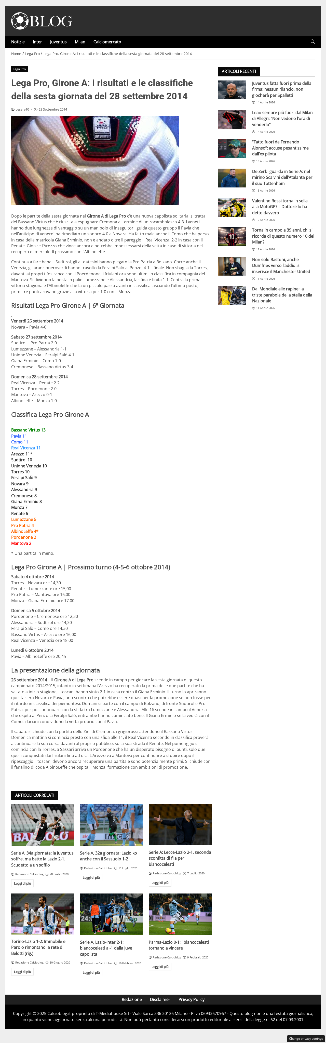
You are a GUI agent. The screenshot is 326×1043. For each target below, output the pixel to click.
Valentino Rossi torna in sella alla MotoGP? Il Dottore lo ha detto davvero (280, 206)
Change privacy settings (306, 1038)
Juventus (58, 42)
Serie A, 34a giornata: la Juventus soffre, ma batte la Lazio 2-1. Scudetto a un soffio (42, 859)
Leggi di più (22, 883)
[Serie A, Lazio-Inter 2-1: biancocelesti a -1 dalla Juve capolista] (111, 914)
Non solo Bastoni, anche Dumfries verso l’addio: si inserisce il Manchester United (281, 265)
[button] (313, 42)
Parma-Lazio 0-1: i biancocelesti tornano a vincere (179, 945)
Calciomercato (107, 42)
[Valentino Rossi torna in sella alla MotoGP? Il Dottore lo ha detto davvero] (232, 207)
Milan (80, 42)
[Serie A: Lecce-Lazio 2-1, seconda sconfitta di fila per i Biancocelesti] (180, 824)
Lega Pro (19, 69)
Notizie (18, 42)
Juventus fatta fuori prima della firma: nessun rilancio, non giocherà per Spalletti (281, 89)
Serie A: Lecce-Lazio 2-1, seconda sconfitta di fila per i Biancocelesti (180, 858)
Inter (37, 42)
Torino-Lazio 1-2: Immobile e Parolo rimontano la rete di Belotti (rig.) (38, 947)
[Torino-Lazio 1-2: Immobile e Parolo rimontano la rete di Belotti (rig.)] (42, 913)
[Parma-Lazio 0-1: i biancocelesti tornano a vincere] (180, 914)
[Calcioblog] (41, 20)
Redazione (132, 999)
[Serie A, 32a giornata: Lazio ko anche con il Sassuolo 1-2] (111, 825)
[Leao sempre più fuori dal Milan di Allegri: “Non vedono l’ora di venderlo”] (232, 119)
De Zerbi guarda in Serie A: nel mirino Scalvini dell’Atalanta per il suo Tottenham (282, 177)
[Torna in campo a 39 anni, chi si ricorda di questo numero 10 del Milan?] (232, 236)
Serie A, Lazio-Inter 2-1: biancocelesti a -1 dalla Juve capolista (106, 948)
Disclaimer (160, 999)
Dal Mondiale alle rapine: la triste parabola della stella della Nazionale (282, 295)
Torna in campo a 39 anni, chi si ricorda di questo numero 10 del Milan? (283, 236)
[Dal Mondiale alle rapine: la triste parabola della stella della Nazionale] (232, 295)
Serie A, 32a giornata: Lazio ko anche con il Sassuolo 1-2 (108, 856)
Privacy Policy (192, 999)
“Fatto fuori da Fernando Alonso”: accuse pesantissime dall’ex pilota (280, 148)
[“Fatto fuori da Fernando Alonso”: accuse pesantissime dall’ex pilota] (232, 148)
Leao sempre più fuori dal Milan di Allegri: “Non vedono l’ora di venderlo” (282, 118)
